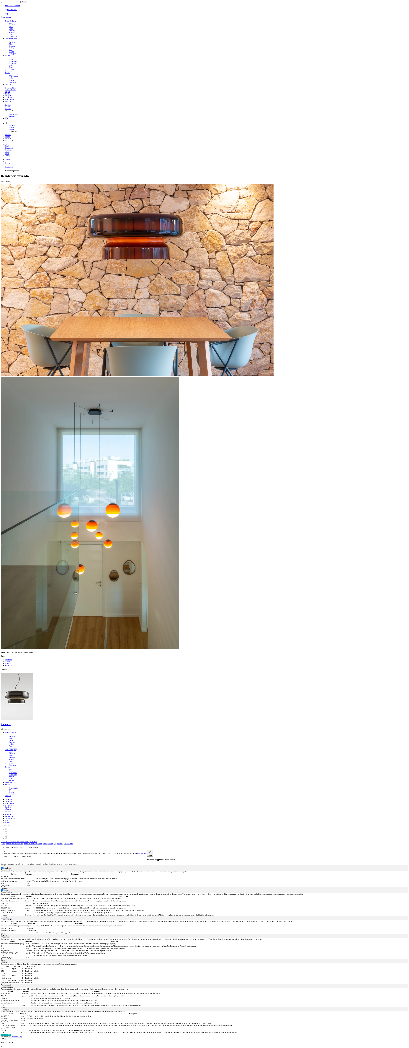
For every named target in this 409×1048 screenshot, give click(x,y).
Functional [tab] (4, 866)
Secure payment (10, 818)
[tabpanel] (204, 879)
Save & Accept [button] (6, 1035)
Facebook (8, 660)
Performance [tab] (5, 917)
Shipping (8, 814)
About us (8, 84)
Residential (13, 61)
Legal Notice (58, 844)
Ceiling (11, 32)
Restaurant (13, 63)
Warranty (8, 822)
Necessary (6, 890)
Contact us (33, 842)
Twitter (7, 661)
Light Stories (13, 77)
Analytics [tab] (4, 1007)
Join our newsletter (22, 842)
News (11, 78)
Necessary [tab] (4, 888)
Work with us (9, 805)
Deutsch (8, 109)
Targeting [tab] (4, 935)
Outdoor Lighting (11, 38)
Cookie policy (141, 853)
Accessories (13, 36)
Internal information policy (33, 844)
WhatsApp (8, 665)
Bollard (11, 52)
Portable (12, 31)
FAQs (7, 820)
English (7, 107)
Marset (7, 159)
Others (11, 69)
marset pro (8, 97)
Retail (11, 67)
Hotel (11, 59)
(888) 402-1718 (12, 10)
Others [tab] (3, 960)
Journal (7, 73)
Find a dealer (9, 99)
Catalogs (8, 807)
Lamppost (12, 54)
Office (11, 65)
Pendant (12, 25)
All (10, 23)
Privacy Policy (48, 844)
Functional (7, 868)
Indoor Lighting (10, 21)
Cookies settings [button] (26, 856)
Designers (8, 71)
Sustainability (9, 811)
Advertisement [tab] (6, 985)
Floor (11, 27)
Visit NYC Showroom (12, 6)
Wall (10, 34)
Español (8, 105)
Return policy (9, 816)
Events (11, 80)
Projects (7, 55)
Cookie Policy (68, 844)
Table (11, 29)
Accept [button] (16, 856)
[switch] (2, 919)
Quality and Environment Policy (12, 844)
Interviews (12, 82)
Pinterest (8, 663)
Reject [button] (5, 856)
